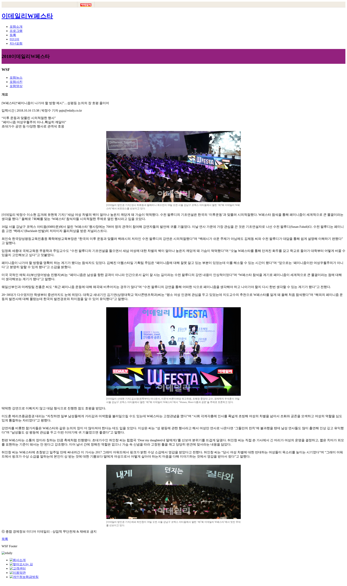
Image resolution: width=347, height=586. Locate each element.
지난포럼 (16, 43)
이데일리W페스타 (27, 15)
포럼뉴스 (16, 77)
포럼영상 (16, 86)
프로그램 (16, 31)
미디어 (14, 39)
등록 (13, 35)
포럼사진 (16, 81)
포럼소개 (16, 26)
